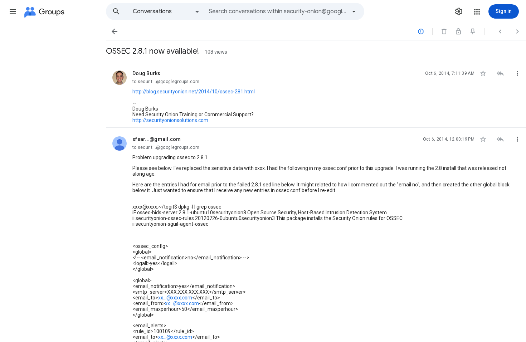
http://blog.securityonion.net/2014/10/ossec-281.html (193, 91)
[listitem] (316, 95)
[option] (166, 11)
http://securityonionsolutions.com (170, 120)
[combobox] (278, 11)
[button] (12, 11)
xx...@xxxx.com (175, 298)
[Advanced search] (354, 11)
